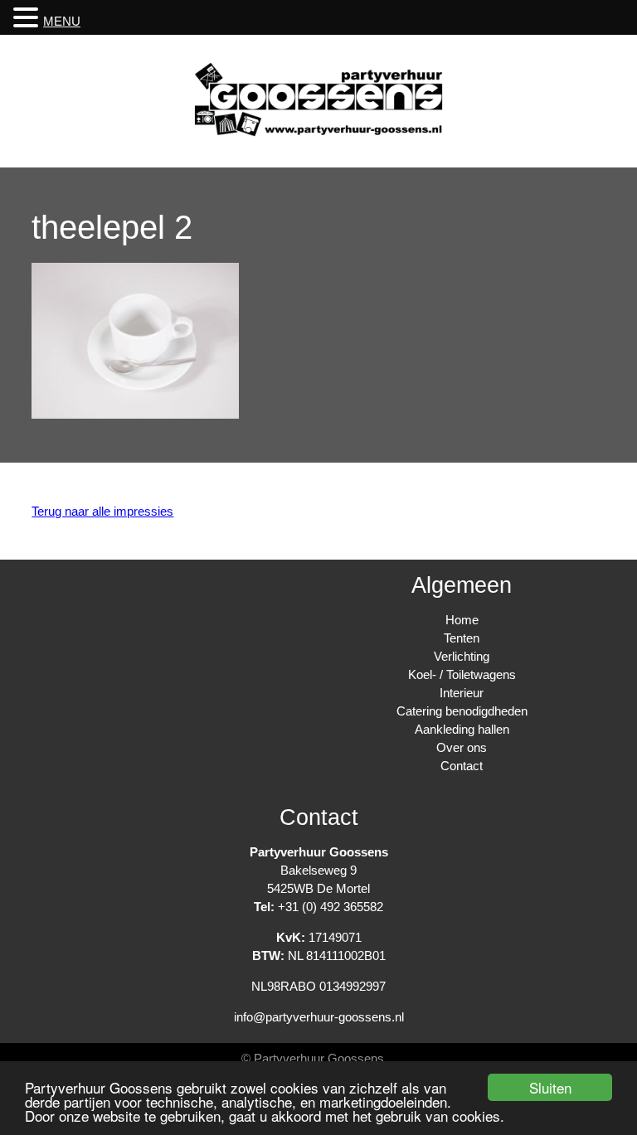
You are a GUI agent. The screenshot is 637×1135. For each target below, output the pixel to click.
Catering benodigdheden (462, 711)
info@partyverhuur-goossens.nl (319, 1017)
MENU (61, 21)
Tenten (461, 638)
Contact (461, 766)
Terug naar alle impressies (102, 511)
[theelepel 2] (135, 414)
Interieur (462, 693)
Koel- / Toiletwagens (462, 674)
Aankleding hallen (462, 729)
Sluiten (550, 1087)
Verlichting (461, 656)
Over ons (461, 747)
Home (462, 620)
